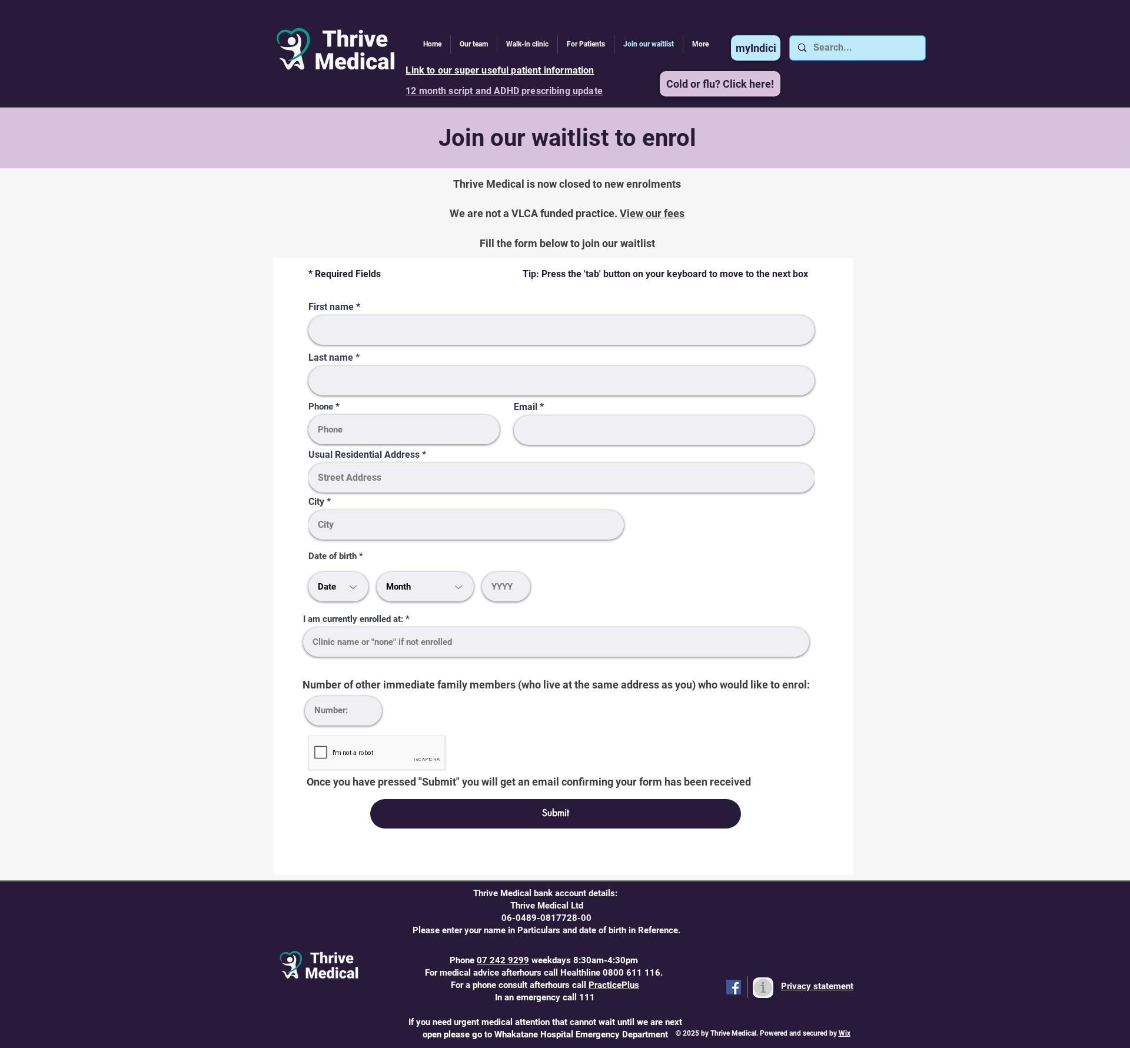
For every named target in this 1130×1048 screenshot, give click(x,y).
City (316, 502)
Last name (330, 357)
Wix (844, 1033)
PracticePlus (614, 985)
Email (525, 407)
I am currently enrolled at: (353, 619)
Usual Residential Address (364, 455)
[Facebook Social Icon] (733, 987)
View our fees (652, 213)
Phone (320, 406)
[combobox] (338, 586)
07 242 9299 (503, 960)
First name (332, 307)
